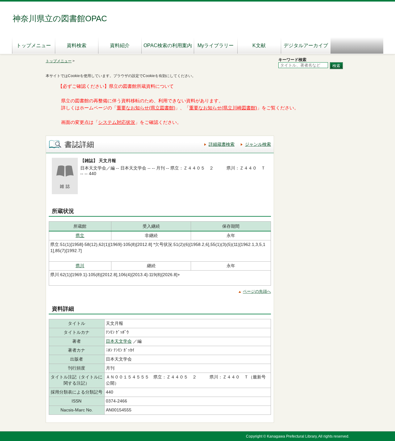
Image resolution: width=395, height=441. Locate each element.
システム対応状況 (116, 122)
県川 (80, 265)
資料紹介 (120, 45)
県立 (80, 235)
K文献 (259, 45)
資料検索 (76, 45)
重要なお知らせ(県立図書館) (146, 107)
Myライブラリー (216, 45)
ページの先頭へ (257, 291)
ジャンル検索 (258, 144)
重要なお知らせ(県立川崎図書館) (223, 107)
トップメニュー (33, 45)
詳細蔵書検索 (222, 144)
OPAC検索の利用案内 (167, 45)
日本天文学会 (119, 341)
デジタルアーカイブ (306, 45)
